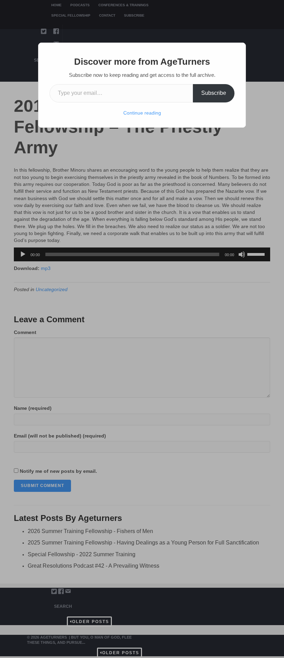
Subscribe (213, 93)
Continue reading (142, 113)
